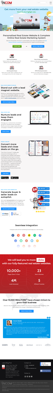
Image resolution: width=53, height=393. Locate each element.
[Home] (6, 3)
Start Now (17, 46)
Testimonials (30, 384)
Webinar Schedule (31, 382)
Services (25, 382)
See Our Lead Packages (9, 208)
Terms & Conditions (17, 384)
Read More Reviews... (43, 337)
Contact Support (20, 382)
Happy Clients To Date (14, 274)
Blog (39, 382)
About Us (14, 382)
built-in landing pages (10, 98)
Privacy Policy (24, 384)
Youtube (32, 376)
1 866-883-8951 (31, 365)
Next (49, 317)
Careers (41, 382)
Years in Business (39, 274)
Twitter (27, 376)
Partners (45, 382)
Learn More (5, 173)
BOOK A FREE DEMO (38, 46)
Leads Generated (13, 284)
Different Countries (39, 284)
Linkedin (29, 376)
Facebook (25, 376)
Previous (47, 317)
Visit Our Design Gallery (8, 102)
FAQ (36, 382)
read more (10, 377)
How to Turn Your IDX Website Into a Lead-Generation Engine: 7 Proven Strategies (11, 367)
